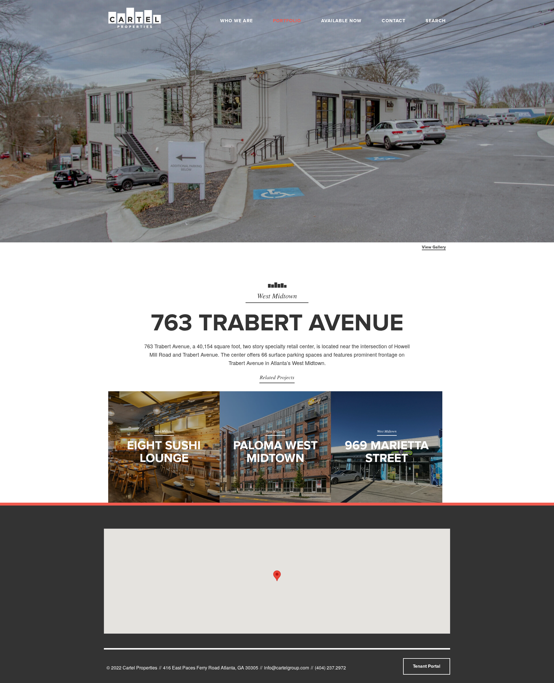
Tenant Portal (426, 666)
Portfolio (287, 21)
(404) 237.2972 (330, 667)
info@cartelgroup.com (286, 667)
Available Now (341, 21)
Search (436, 21)
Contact (393, 21)
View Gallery (434, 247)
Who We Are (236, 21)
